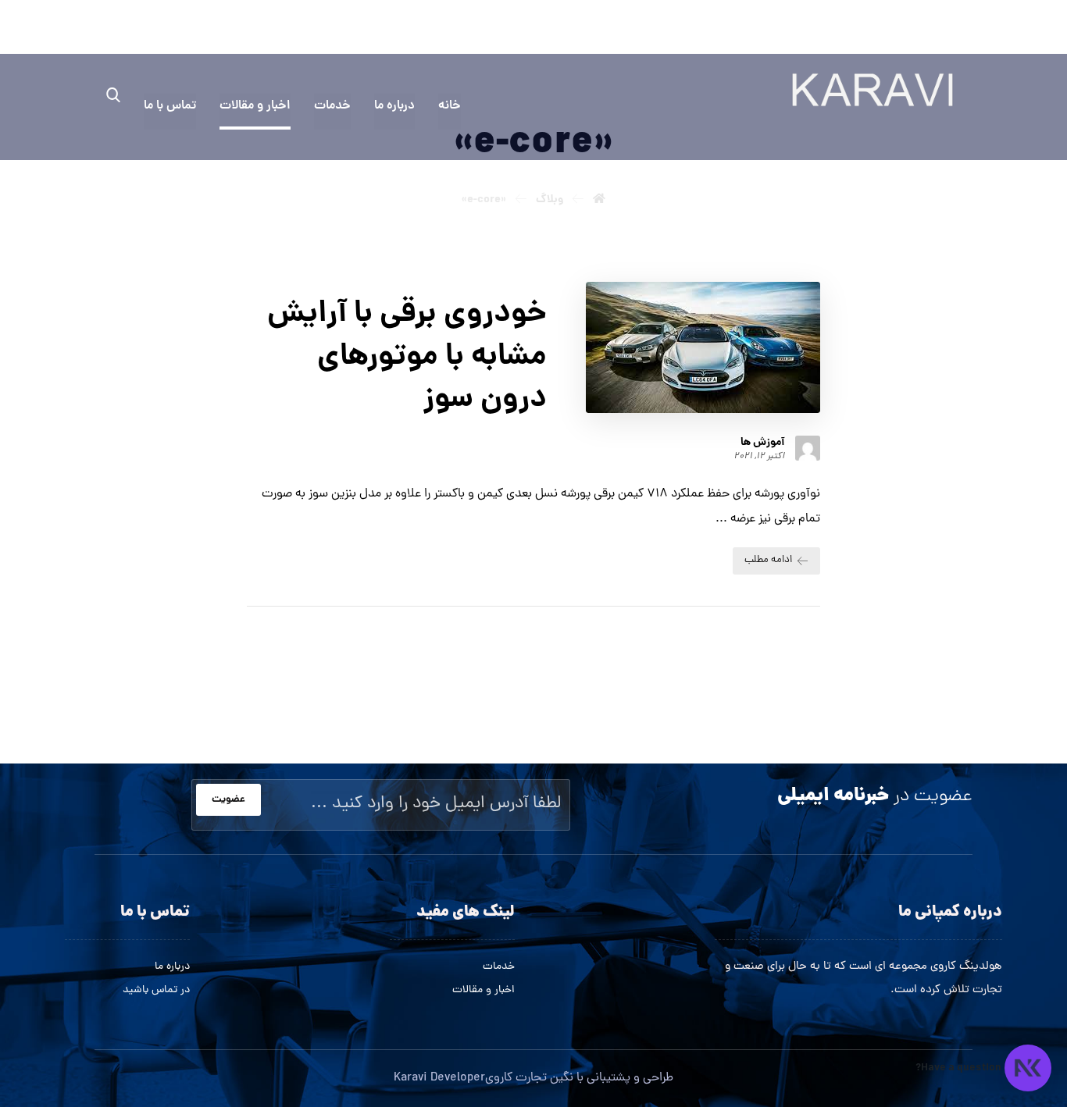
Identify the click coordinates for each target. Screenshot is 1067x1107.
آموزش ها (762, 442)
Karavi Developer (439, 1078)
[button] (113, 94)
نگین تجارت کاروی (529, 1078)
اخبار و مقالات (483, 990)
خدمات (499, 967)
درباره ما (172, 967)
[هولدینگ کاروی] (872, 89)
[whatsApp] (958, 30)
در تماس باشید (156, 990)
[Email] (930, 30)
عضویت (228, 800)
